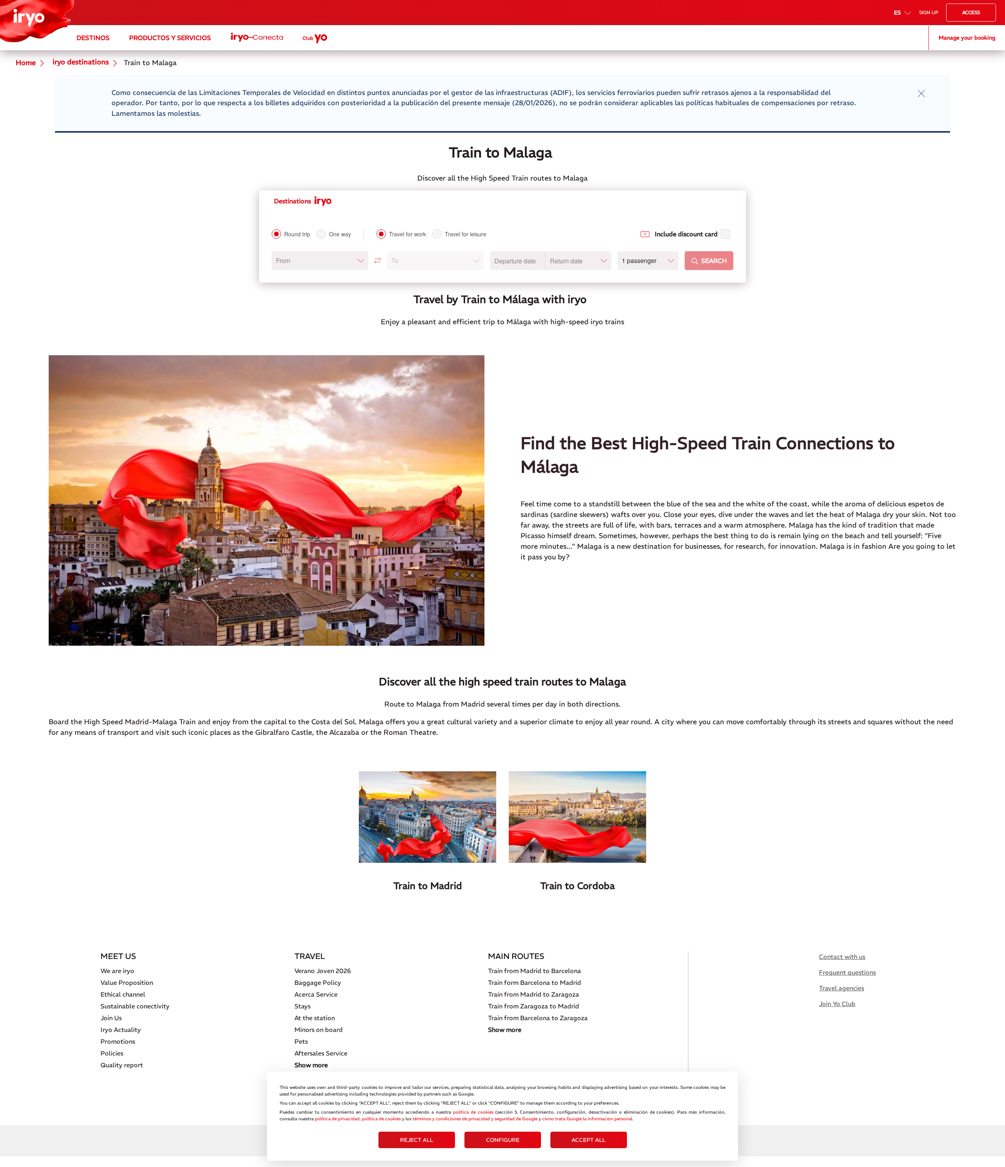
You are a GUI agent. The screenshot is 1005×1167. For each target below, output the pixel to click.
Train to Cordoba (577, 885)
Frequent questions (847, 972)
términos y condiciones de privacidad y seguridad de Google (475, 1118)
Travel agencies (841, 988)
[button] (320, 260)
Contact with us (842, 957)
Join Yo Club (837, 1004)
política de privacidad (337, 1118)
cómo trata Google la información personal (587, 1118)
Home (26, 63)
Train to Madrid (427, 885)
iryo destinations (80, 62)
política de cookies (473, 1112)
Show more (311, 1065)
